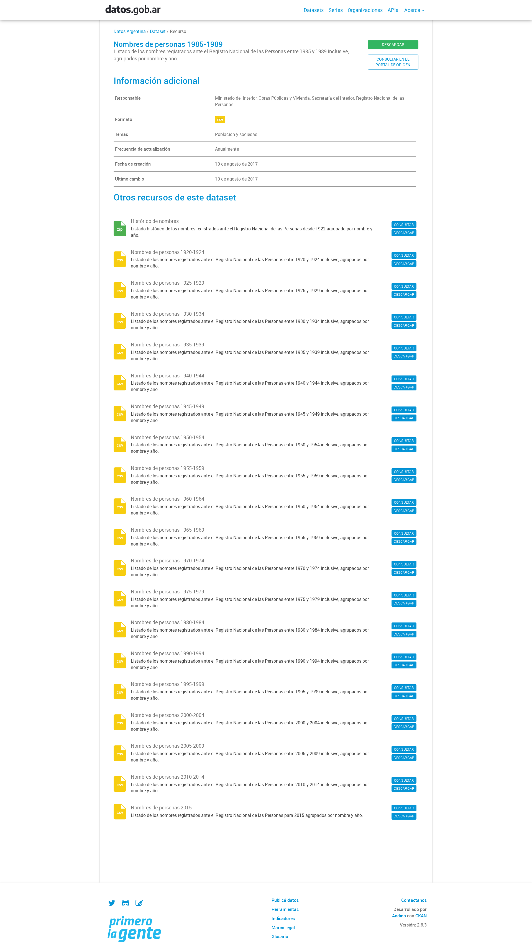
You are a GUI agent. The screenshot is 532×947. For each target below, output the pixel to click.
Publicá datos (285, 900)
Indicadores (283, 918)
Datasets (314, 10)
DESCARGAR (393, 44)
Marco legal (283, 928)
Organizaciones (365, 10)
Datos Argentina (130, 31)
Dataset (158, 31)
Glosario (280, 936)
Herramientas (285, 909)
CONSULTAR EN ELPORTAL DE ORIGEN (392, 61)
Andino (399, 916)
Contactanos (414, 900)
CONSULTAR (404, 224)
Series (336, 10)
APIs (393, 10)
